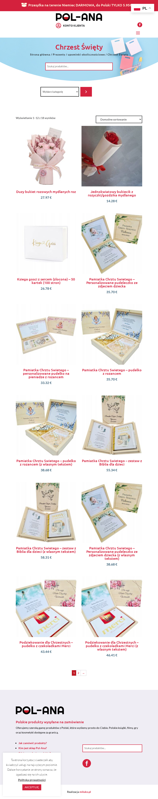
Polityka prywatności (32, 780)
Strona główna (40, 54)
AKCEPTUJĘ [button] (32, 787)
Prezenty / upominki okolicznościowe (79, 54)
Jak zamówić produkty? (32, 743)
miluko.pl (85, 791)
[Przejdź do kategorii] (86, 92)
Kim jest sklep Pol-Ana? (32, 748)
